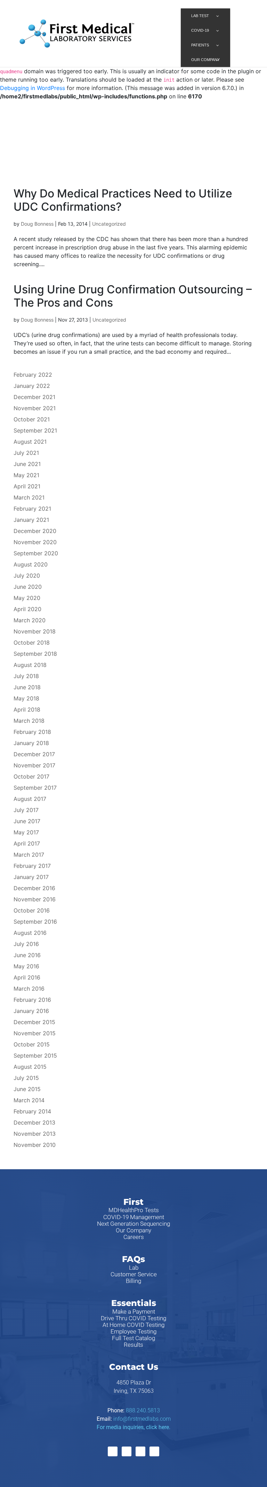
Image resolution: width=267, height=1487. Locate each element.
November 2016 (35, 899)
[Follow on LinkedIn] (140, 1451)
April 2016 (27, 977)
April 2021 (27, 486)
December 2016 (34, 888)
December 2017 (34, 754)
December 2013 (34, 1122)
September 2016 (35, 921)
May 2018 (26, 698)
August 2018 (30, 664)
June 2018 (27, 687)
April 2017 (27, 843)
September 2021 (35, 430)
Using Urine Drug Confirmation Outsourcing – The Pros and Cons (133, 296)
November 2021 (35, 408)
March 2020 (30, 620)
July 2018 (26, 676)
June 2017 (27, 821)
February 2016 (32, 999)
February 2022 (33, 374)
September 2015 (35, 1055)
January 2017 (31, 876)
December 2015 (34, 1022)
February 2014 (32, 1111)
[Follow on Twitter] (126, 1451)
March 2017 (29, 854)
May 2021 (26, 475)
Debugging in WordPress (32, 87)
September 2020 (36, 553)
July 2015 (26, 1077)
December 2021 (34, 396)
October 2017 (31, 776)
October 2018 (32, 642)
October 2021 (32, 419)
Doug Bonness (37, 224)
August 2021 (30, 441)
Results (133, 1344)
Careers (133, 1236)
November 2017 (34, 765)
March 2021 (29, 497)
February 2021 (32, 508)
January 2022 (32, 385)
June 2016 (27, 955)
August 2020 (31, 564)
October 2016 (32, 910)
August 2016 (30, 932)
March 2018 (29, 720)
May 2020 (27, 597)
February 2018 (32, 731)
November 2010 (35, 1144)
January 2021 (31, 519)
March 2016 (29, 988)
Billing (133, 1280)
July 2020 (27, 575)
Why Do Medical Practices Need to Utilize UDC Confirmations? (123, 200)
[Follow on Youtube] (154, 1451)
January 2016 (31, 1010)
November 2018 (35, 631)
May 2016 (26, 966)
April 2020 (27, 609)
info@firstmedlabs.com (142, 1418)
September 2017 (35, 787)
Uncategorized (109, 224)
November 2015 (35, 1033)
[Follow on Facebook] (113, 1451)
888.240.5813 (143, 1410)
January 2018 (31, 742)
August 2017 (30, 798)
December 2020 (35, 530)
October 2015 (32, 1044)
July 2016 (26, 943)
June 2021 (27, 463)
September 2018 (35, 653)
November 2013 (35, 1133)
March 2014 (29, 1100)
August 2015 (30, 1066)
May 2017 (26, 832)
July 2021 (26, 452)
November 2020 (35, 542)
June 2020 (28, 586)
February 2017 (32, 865)
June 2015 (27, 1089)
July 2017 (26, 809)
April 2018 (27, 709)
